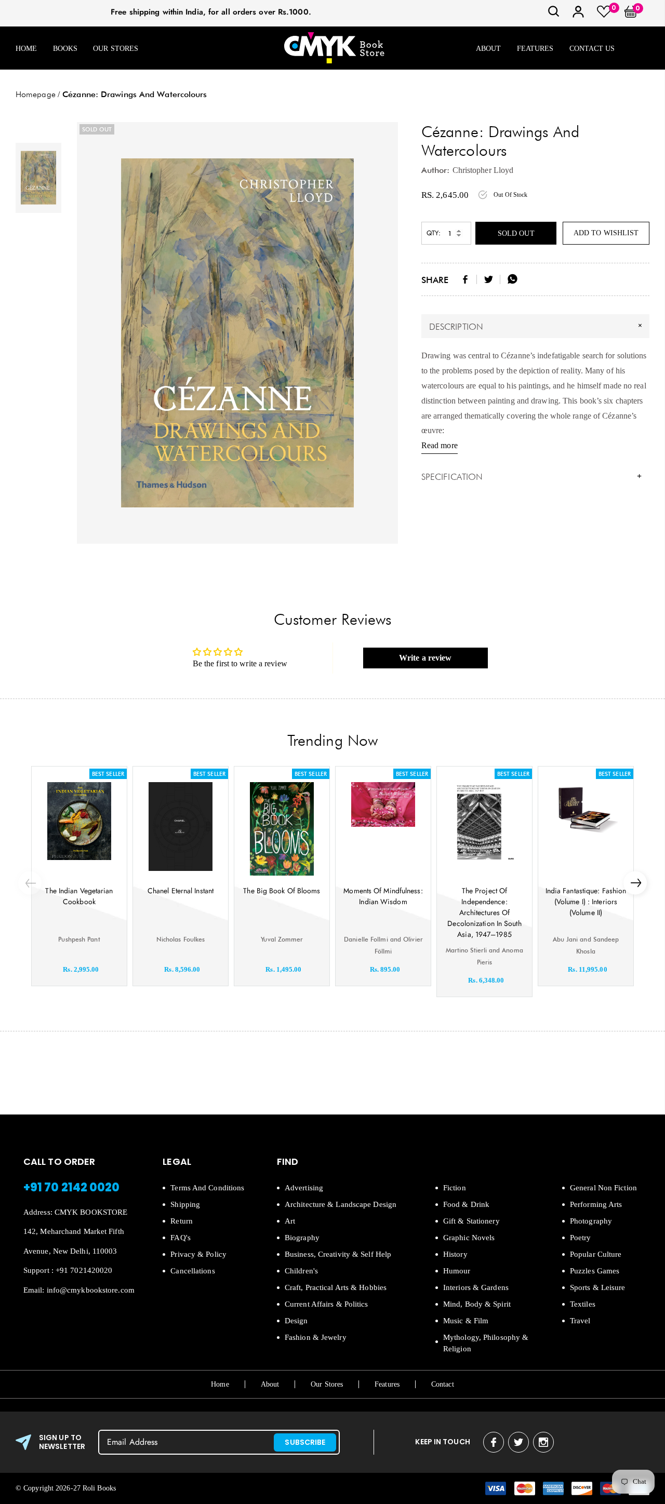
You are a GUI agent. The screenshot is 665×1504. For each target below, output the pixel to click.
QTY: (434, 233)
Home (26, 48)
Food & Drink (466, 1204)
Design (296, 1321)
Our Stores (115, 48)
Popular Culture (596, 1254)
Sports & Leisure (598, 1287)
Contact (442, 1384)
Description (537, 326)
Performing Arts (596, 1204)
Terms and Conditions (207, 1188)
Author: (435, 170)
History (455, 1254)
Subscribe (305, 1442)
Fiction (454, 1188)
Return (181, 1221)
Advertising (304, 1188)
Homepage (36, 94)
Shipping (185, 1204)
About (488, 48)
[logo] (334, 48)
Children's (301, 1271)
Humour (457, 1271)
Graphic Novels (469, 1237)
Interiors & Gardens (476, 1287)
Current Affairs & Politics (326, 1304)
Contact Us (592, 48)
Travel (580, 1321)
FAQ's (180, 1237)
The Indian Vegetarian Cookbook (79, 896)
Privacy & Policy (198, 1254)
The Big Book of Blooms (281, 890)
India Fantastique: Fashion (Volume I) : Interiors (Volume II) (586, 901)
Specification (531, 477)
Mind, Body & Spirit (477, 1304)
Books (65, 48)
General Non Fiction (603, 1188)
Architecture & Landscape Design (340, 1204)
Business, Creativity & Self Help (338, 1254)
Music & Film (465, 1321)
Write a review (425, 657)
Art (290, 1221)
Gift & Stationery (471, 1221)
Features (535, 48)
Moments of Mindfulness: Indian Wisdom (382, 896)
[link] (554, 15)
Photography (591, 1221)
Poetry (580, 1237)
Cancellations (192, 1271)
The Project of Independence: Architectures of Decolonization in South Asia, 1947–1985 (484, 912)
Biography (302, 1237)
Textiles (582, 1304)
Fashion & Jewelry (316, 1337)
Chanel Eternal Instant (181, 890)
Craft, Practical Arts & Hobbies (336, 1287)
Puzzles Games (594, 1271)
